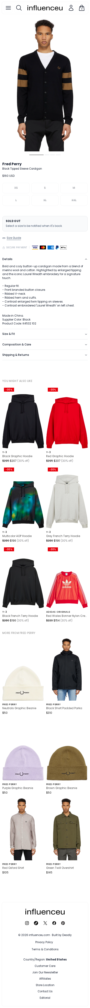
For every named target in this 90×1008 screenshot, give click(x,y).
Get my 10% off (45, 988)
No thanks (45, 997)
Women (56, 966)
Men (36, 966)
